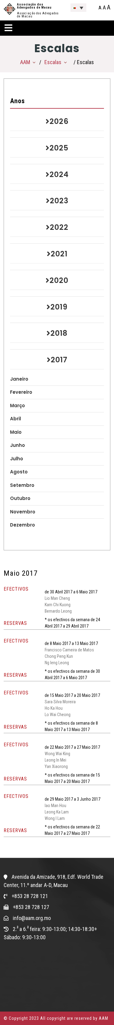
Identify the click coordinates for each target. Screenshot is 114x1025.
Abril (15, 418)
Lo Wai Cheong (58, 714)
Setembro (22, 485)
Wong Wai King (57, 753)
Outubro (20, 498)
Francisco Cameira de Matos (69, 649)
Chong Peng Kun (59, 656)
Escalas (52, 62)
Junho (17, 445)
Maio (16, 432)
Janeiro (19, 379)
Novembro (22, 512)
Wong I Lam (55, 818)
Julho (16, 458)
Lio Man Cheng (57, 598)
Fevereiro (21, 392)
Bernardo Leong (58, 611)
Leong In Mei (55, 760)
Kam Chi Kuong (58, 604)
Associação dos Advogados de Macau (34, 5)
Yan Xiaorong (56, 766)
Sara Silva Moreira (60, 701)
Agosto (19, 472)
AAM (25, 62)
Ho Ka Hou (54, 708)
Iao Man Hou (55, 805)
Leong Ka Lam (57, 811)
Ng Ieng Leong (57, 662)
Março (17, 405)
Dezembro (22, 525)
